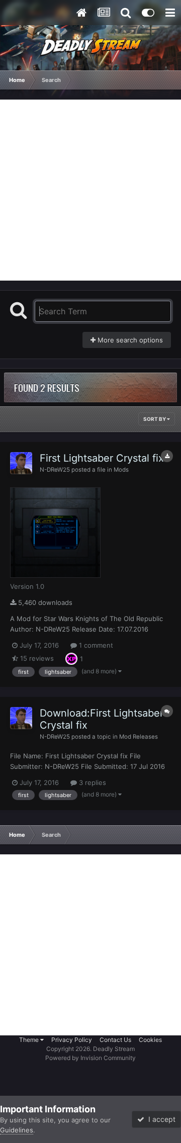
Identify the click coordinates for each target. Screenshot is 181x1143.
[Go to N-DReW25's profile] (21, 463)
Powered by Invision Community (90, 1058)
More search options (129, 340)
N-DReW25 (55, 469)
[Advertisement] (90, 190)
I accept (159, 1119)
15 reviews (36, 658)
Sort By (155, 419)
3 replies (91, 782)
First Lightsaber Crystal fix (102, 458)
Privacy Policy (71, 1039)
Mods (121, 469)
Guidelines (16, 1130)
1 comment (95, 645)
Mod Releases (138, 736)
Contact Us (115, 1039)
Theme (29, 1039)
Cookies (150, 1039)
